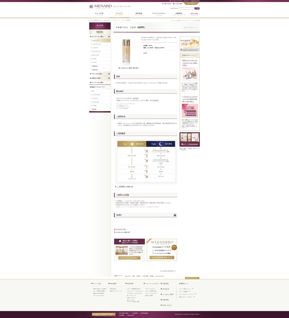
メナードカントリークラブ (186, 294)
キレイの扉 (97, 283)
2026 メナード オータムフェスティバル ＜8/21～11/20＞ (190, 63)
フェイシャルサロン (152, 283)
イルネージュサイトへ (189, 50)
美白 (134, 276)
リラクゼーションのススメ (134, 293)
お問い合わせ (167, 305)
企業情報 (121, 315)
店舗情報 (165, 283)
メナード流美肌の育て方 (134, 288)
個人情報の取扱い (124, 313)
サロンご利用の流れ (150, 291)
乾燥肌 (152, 276)
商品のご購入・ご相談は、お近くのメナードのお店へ (189, 139)
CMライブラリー (131, 297)
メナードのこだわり (98, 295)
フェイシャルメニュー (151, 293)
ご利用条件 (135, 313)
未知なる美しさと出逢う (100, 288)
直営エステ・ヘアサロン (186, 297)
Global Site (130, 315)
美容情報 (130, 283)
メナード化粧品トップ (95, 20)
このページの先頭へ (192, 278)
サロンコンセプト (150, 288)
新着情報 (165, 300)
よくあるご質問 (167, 294)
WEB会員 (165, 289)
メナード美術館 (183, 291)
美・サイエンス (131, 295)
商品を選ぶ (113, 288)
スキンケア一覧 (121, 229)
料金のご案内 (149, 295)
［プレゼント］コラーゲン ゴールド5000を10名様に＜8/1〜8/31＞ (190, 99)
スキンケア (107, 20)
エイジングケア (159, 276)
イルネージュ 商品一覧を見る (130, 68)
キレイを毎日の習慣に (99, 291)
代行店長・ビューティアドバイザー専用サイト (104, 314)
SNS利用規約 (144, 313)
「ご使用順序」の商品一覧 (125, 186)
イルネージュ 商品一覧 (123, 232)
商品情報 (100, 26)
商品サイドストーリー (116, 291)
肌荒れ (138, 276)
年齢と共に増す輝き (98, 293)
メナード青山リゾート (185, 289)
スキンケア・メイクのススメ (135, 291)
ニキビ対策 (145, 276)
